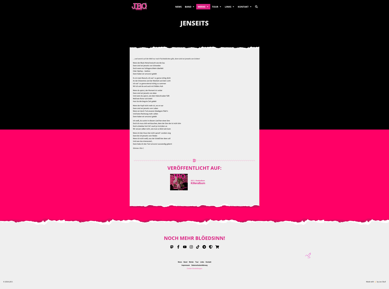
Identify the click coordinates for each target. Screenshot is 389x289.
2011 (192, 181)
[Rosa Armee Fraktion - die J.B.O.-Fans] (211, 247)
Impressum (186, 265)
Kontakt (243, 6)
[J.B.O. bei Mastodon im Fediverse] (172, 247)
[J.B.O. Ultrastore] (217, 247)
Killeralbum (198, 183)
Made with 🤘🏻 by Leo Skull (376, 282)
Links (228, 6)
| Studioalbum (199, 181)
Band (188, 6)
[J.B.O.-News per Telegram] (204, 247)
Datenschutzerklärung (199, 265)
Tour (215, 6)
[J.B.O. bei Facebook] (178, 247)
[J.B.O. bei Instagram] (191, 247)
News (178, 6)
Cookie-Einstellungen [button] (194, 268)
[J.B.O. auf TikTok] (198, 247)
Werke (201, 6)
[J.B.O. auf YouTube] (185, 247)
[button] (256, 7)
